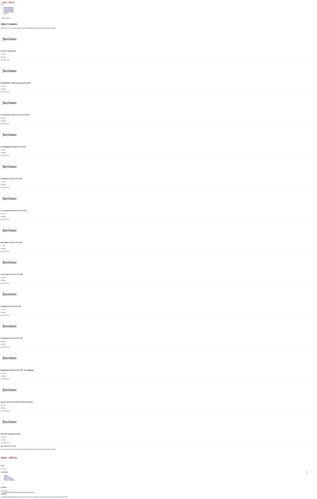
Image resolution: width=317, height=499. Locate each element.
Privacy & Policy (8, 478)
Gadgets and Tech (8, 11)
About (5, 475)
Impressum (7, 476)
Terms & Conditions (9, 479)
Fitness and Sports (8, 7)
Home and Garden (9, 10)
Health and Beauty (9, 8)
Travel (5, 13)
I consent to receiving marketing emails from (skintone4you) (18, 492)
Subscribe (3, 494)
